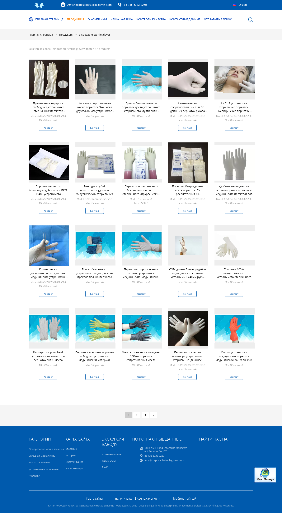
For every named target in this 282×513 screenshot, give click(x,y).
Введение (71, 449)
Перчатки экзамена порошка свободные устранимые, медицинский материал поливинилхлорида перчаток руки (94, 359)
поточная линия (111, 454)
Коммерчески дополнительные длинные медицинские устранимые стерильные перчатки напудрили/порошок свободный (48, 278)
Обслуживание (74, 462)
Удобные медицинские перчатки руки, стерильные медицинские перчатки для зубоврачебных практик (233, 192)
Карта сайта (94, 498)
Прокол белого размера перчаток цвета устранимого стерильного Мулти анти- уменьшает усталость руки (141, 109)
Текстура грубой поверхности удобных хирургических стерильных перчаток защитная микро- (94, 192)
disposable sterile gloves (94, 34)
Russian (242, 5)
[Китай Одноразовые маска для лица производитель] (39, 7)
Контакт (48, 127)
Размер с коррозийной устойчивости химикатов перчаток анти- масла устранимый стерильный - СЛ (48, 359)
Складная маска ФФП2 (42, 455)
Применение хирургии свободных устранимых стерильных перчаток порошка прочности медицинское (48, 110)
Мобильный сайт (185, 498)
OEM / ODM (109, 460)
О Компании (97, 19)
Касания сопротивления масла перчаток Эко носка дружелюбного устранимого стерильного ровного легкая (94, 109)
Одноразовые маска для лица (46, 449)
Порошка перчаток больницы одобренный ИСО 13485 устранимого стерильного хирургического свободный (48, 193)
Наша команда (74, 468)
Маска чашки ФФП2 (40, 462)
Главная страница (49, 19)
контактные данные (184, 19)
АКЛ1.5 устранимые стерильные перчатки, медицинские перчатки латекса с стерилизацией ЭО (234, 109)
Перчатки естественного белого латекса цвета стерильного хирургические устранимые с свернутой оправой (141, 193)
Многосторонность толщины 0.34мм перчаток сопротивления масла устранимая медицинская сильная (141, 359)
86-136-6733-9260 (135, 5)
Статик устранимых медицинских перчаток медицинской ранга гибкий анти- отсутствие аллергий (234, 358)
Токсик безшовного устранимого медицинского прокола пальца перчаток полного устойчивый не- (94, 275)
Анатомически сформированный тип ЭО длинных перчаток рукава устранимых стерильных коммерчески (187, 110)
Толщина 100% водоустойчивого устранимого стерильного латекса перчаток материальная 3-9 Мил (234, 276)
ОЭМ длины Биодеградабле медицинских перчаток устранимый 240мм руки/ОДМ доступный (187, 275)
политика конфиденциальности (138, 498)
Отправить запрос (218, 19)
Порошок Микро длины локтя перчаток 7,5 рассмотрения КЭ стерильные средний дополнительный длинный (187, 193)
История (70, 455)
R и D (105, 467)
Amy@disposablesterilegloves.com (89, 5)
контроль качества (151, 19)
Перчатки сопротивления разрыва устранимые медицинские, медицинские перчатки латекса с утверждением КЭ (141, 276)
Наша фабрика (121, 19)
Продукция (75, 19)
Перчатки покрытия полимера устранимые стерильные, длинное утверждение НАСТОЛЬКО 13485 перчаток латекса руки (187, 359)
